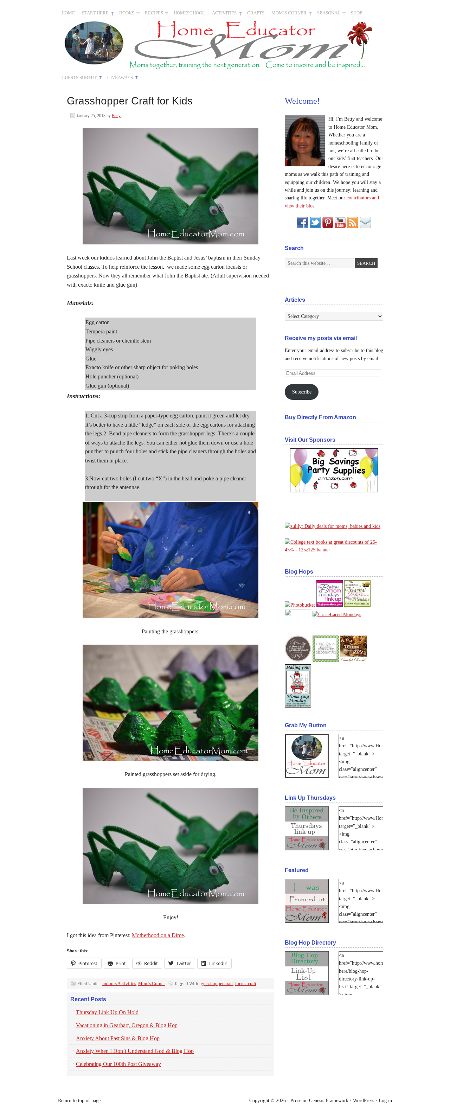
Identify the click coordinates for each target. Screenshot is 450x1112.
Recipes (152, 14)
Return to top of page (79, 1100)
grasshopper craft (217, 983)
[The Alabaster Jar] (357, 605)
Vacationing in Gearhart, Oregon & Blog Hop (127, 1025)
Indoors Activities (119, 983)
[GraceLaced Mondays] (337, 614)
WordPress (363, 1100)
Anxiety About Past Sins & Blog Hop (118, 1038)
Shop (356, 12)
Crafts (255, 12)
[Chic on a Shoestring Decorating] (326, 660)
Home (68, 12)
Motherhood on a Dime (158, 935)
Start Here (93, 14)
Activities (222, 14)
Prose (295, 1100)
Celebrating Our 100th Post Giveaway (118, 1064)
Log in (385, 1100)
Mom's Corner (151, 983)
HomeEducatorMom (139, 45)
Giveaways (118, 78)
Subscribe (301, 392)
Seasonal (327, 14)
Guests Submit (77, 78)
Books (125, 14)
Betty (116, 115)
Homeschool (189, 12)
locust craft (245, 983)
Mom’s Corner (287, 14)
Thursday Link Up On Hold (107, 1012)
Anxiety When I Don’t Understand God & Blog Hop (135, 1051)
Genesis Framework (328, 1100)
